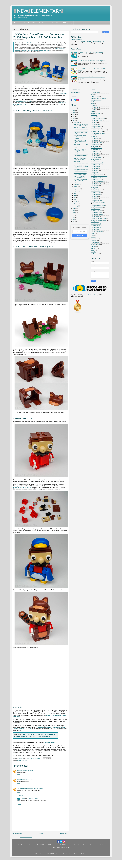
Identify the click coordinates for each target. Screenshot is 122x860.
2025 (74, 110)
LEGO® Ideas (94, 172)
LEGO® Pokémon (96, 194)
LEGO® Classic (95, 138)
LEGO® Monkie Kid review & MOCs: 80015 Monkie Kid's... (81, 181)
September (77, 189)
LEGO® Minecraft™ (96, 177)
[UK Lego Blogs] (77, 312)
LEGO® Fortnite (95, 159)
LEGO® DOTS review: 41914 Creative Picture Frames (81, 170)
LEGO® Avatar (95, 124)
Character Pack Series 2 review (22, 487)
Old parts (93, 240)
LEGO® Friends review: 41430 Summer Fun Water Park (81, 166)
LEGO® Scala (94, 196)
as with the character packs (23, 101)
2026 (74, 108)
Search (23, 23)
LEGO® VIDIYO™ (95, 225)
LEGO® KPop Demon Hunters (99, 176)
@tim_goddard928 (27, 43)
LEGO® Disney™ (95, 144)
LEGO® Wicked (95, 229)
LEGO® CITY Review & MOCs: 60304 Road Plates (81, 162)
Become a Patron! (50, 742)
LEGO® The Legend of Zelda (98, 218)
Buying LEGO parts (96, 100)
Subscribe (80, 235)
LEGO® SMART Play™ (97, 200)
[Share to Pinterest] (50, 758)
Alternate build (95, 92)
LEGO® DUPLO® (96, 149)
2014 (74, 219)
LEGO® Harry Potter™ (97, 163)
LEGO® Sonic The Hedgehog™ (99, 202)
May (75, 197)
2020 (74, 120)
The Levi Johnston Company (24, 788)
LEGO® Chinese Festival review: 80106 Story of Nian (80, 141)
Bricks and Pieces (93, 295)
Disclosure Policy (65, 847)
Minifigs (93, 233)
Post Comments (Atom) (26, 837)
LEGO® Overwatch (96, 192)
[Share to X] (47, 758)
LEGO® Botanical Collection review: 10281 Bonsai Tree (81, 125)
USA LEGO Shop (26, 50)
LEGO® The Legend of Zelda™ (99, 220)
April (75, 199)
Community (94, 109)
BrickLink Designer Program (98, 98)
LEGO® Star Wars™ (96, 210)
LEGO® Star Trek (95, 209)
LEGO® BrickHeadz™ (97, 131)
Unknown (19, 779)
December (77, 122)
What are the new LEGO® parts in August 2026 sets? (91, 60)
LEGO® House (95, 168)
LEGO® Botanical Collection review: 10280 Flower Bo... (81, 128)
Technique (93, 252)
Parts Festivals (95, 242)
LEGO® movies (95, 185)
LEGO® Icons (94, 170)
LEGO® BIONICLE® (96, 126)
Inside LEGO (94, 115)
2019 (74, 208)
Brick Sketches (95, 96)
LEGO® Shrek (95, 198)
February (76, 203)
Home (16, 23)
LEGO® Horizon (95, 166)
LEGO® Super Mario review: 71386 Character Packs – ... (81, 155)
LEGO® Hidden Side (96, 164)
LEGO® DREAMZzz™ (96, 148)
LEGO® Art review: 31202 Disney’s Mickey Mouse (80, 173)
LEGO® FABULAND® (97, 157)
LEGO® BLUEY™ (95, 128)
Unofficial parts (95, 253)
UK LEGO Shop (60, 48)
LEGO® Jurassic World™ (97, 174)
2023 (74, 114)
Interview (93, 117)
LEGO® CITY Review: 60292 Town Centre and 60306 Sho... (81, 146)
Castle (92, 102)
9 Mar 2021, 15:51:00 (28, 779)
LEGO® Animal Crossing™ (98, 118)
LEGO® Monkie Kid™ (96, 183)
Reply (18, 774)
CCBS (92, 103)
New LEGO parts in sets (36, 23)
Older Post (63, 834)
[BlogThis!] (46, 758)
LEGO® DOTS (95, 146)
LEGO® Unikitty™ (96, 224)
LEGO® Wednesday (96, 227)
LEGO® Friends (95, 161)
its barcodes (63, 93)
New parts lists (95, 238)
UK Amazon (18, 50)
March (76, 201)
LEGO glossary (67, 23)
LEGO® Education (96, 153)
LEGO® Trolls (95, 222)
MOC (92, 235)
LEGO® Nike (94, 187)
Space (92, 250)
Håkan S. (19, 770)
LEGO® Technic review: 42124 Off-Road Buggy (80, 159)
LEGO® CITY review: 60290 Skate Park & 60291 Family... (81, 150)
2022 (74, 116)
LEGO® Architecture (96, 120)
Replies (21, 795)
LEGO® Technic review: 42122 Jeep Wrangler (80, 177)
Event (92, 111)
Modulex (93, 237)
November (77, 184)
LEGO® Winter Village (97, 231)
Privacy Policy (56, 847)
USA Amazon (34, 50)
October (76, 186)
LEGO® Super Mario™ (23, 760)
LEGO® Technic (95, 216)
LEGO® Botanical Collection (98, 130)
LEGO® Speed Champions (98, 205)
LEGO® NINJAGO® (96, 189)
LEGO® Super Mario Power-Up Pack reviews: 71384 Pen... (81, 132)
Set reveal (93, 246)
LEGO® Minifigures (96, 179)
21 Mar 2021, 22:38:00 (32, 798)
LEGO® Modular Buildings (98, 181)
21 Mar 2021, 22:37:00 (37, 788)
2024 (74, 112)
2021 (74, 118)
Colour (93, 105)
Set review (93, 248)
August (76, 191)
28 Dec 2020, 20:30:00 (27, 770)
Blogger (85, 853)
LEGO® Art (94, 122)
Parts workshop (95, 244)
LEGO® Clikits (95, 140)
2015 (74, 217)
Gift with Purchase (96, 113)
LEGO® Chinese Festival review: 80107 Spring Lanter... (80, 137)
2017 (74, 212)
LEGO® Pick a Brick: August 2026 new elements (90, 52)
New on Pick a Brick (53, 23)
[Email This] (44, 758)
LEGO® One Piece (96, 191)
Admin (23, 798)
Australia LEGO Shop (44, 50)
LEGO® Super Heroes (96, 212)
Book (92, 94)
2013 (74, 221)
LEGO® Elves (94, 155)
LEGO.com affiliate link (20, 17)
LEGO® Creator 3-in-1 (96, 142)
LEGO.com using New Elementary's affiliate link (90, 41)
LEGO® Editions (95, 151)
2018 (74, 210)
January (76, 206)
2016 (74, 215)
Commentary (94, 107)
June (75, 195)
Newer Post (17, 834)
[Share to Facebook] (49, 758)
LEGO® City (94, 136)
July (75, 193)
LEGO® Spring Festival (97, 207)
